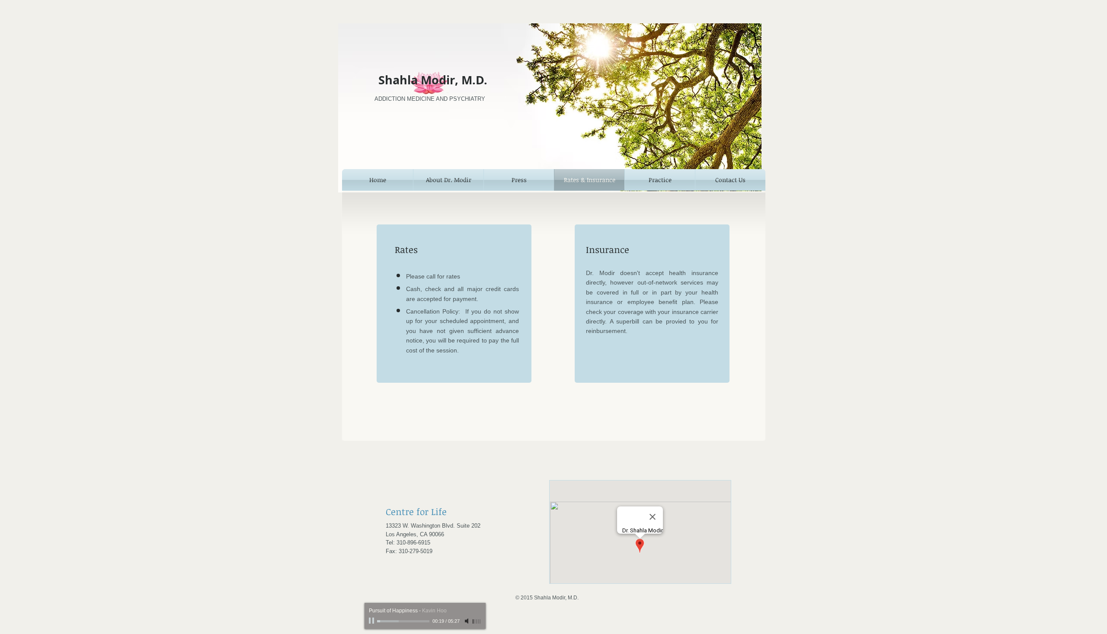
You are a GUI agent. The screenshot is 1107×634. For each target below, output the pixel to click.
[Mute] (467, 621)
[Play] (372, 621)
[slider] (477, 621)
